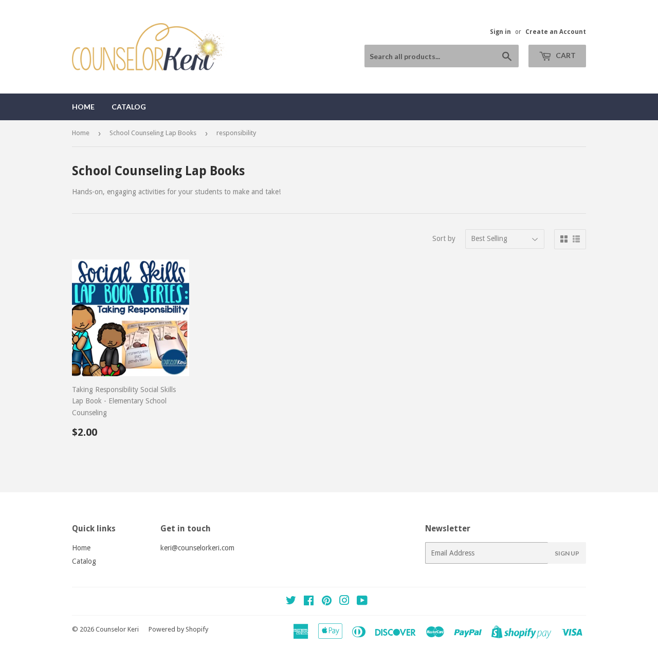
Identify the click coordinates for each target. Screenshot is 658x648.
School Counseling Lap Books (152, 133)
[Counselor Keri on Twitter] (291, 602)
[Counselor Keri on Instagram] (344, 602)
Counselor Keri (117, 629)
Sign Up (567, 553)
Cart (565, 55)
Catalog (129, 106)
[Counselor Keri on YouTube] (362, 602)
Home (83, 106)
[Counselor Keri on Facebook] (308, 602)
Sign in (500, 31)
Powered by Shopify (178, 629)
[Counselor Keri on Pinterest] (326, 602)
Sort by (443, 238)
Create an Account (555, 31)
